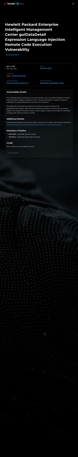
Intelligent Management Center (52, 83)
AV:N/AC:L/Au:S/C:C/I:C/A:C (19, 75)
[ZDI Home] (14, 4)
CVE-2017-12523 (46, 68)
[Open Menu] (73, 4)
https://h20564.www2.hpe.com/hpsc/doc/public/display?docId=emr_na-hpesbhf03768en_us (34, 124)
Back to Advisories (14, 152)
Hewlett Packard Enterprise (17, 83)
